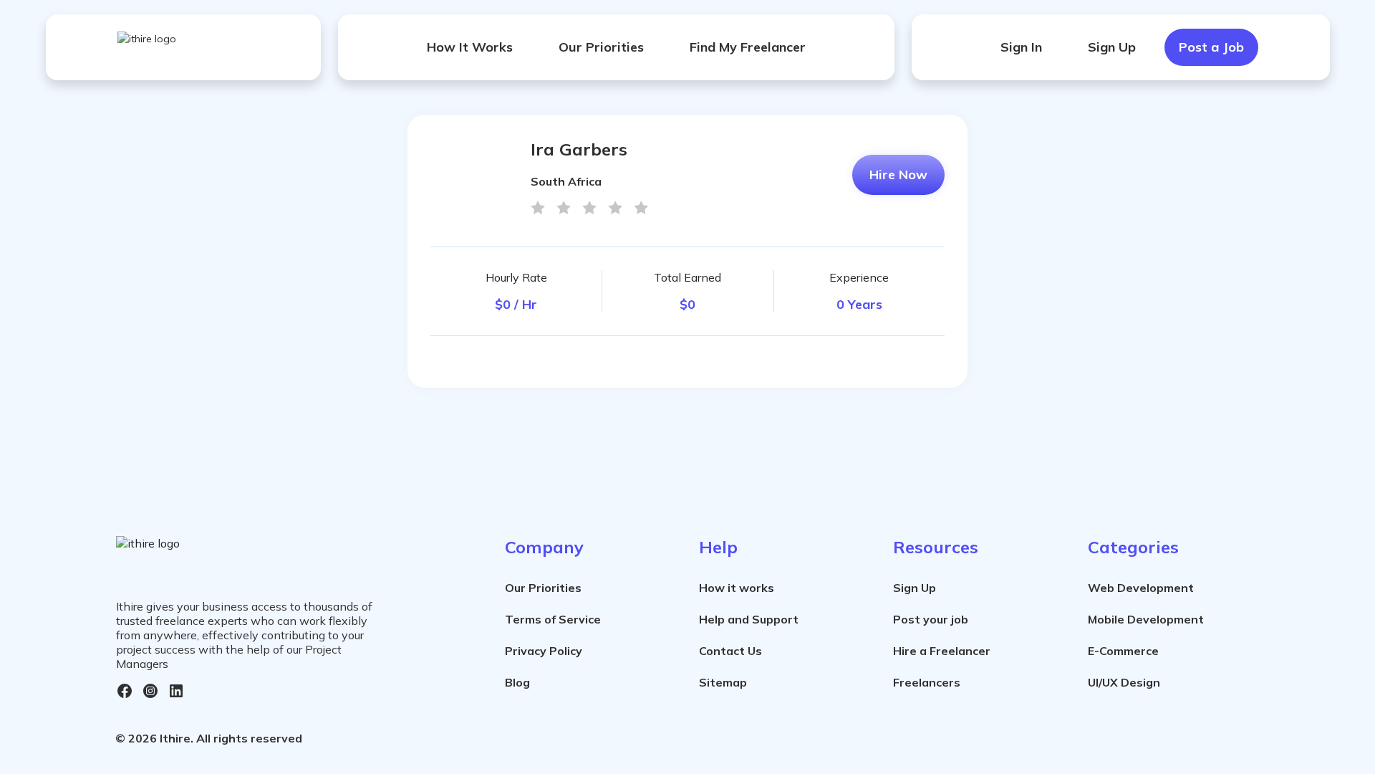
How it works (736, 587)
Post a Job (1211, 47)
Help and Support (749, 619)
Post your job (930, 619)
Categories (1133, 547)
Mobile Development (1146, 619)
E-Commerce (1123, 651)
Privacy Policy (543, 651)
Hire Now (898, 174)
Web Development (1141, 587)
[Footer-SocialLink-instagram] (150, 690)
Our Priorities (601, 47)
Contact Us (730, 651)
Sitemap (723, 682)
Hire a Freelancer (941, 651)
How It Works (470, 47)
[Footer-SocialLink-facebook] (124, 690)
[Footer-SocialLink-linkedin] (176, 690)
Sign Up (1112, 47)
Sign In (1021, 47)
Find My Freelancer (748, 47)
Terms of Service (553, 619)
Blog (517, 682)
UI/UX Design (1124, 682)
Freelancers (926, 682)
